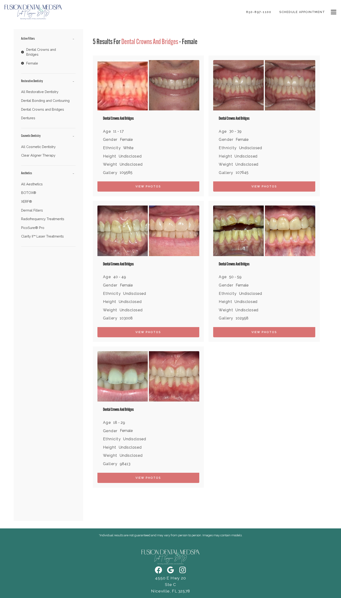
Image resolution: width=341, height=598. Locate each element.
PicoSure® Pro (32, 228)
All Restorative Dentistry (39, 92)
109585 (126, 172)
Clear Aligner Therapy (38, 155)
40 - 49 (119, 277)
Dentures (28, 118)
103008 (126, 318)
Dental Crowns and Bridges (42, 109)
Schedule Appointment (302, 12)
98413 (125, 464)
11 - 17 (118, 131)
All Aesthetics (32, 184)
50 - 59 (235, 277)
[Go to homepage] (119, 12)
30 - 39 (235, 131)
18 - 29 (119, 423)
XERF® (26, 201)
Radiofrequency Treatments (42, 219)
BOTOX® (28, 193)
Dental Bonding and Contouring (45, 101)
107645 (242, 172)
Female (126, 140)
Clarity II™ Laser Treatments (42, 236)
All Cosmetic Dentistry (38, 147)
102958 (242, 318)
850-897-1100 (258, 12)
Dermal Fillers (32, 210)
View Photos (148, 186)
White (128, 148)
